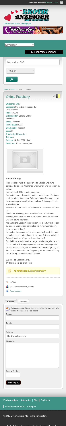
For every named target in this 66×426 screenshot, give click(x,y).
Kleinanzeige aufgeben (43, 52)
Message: (10, 341)
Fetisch (13, 89)
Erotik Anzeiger (10, 400)
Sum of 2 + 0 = (12, 371)
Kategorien (26, 400)
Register (48, 2)
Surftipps (31, 406)
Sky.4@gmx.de (18, 134)
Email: (9, 323)
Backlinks (45, 400)
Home (6, 89)
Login (56, 2)
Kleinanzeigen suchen (12, 79)
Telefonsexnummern (15, 406)
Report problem (15, 291)
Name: (9, 314)
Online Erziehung (18, 96)
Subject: (9, 332)
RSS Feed (61, 2)
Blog (36, 400)
